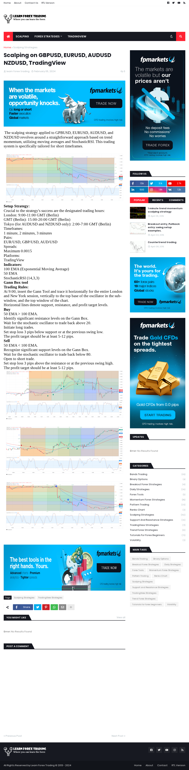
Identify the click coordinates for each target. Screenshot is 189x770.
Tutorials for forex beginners (157, 535)
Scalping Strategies (25, 47)
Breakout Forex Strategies (157, 484)
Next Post (117, 736)
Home (7, 2)
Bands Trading (157, 474)
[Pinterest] (46, 607)
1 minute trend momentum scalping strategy (165, 210)
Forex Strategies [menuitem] (47, 36)
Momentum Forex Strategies (157, 499)
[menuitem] (8, 36)
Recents (157, 200)
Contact (162, 765)
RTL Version (48, 2)
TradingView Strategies (50, 597)
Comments (176, 200)
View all (121, 617)
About (17, 2)
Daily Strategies (157, 489)
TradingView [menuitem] (77, 36)
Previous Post (14, 736)
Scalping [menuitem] (22, 36)
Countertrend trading (162, 242)
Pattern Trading (157, 504)
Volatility (157, 540)
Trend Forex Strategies (157, 530)
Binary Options (157, 479)
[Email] (62, 607)
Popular (139, 200)
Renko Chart (157, 509)
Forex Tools (157, 494)
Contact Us (31, 2)
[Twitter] (37, 607)
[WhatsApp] (54, 607)
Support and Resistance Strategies (157, 520)
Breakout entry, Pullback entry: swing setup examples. (164, 227)
